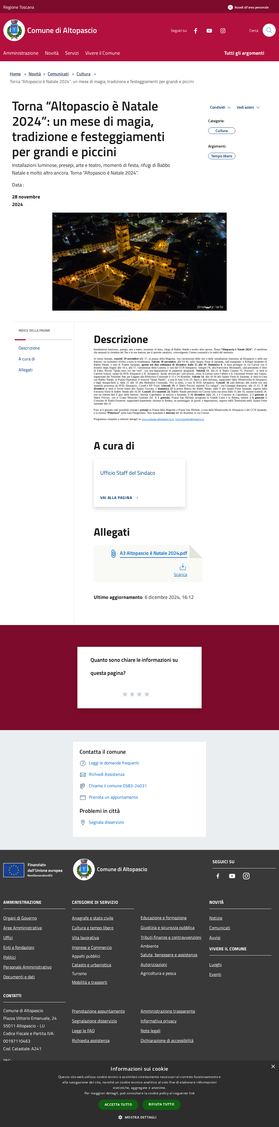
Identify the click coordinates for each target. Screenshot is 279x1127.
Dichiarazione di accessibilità (167, 1040)
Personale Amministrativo (27, 967)
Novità (35, 74)
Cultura (83, 74)
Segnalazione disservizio (94, 1021)
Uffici (8, 937)
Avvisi (214, 937)
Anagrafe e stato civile (92, 918)
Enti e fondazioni (18, 947)
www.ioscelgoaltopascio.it (189, 419)
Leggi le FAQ (83, 1030)
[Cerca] (269, 30)
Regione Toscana (18, 7)
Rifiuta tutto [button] (161, 1104)
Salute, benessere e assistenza (169, 954)
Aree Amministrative (22, 927)
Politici (9, 957)
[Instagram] (220, 30)
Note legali (150, 1030)
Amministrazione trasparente (168, 1011)
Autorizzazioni (154, 964)
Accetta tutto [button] (118, 1104)
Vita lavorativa (85, 937)
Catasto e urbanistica (91, 964)
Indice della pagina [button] (34, 330)
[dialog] (139, 1094)
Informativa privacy (159, 1021)
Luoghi (215, 964)
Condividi (218, 107)
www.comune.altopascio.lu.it (158, 419)
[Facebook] (193, 30)
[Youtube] (207, 30)
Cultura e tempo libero (92, 927)
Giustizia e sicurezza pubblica (168, 927)
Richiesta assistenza (91, 1040)
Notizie (215, 918)
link (192, 1093)
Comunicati (58, 74)
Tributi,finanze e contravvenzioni (171, 937)
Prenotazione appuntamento (98, 1011)
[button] (139, 1117)
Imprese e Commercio (92, 947)
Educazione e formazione (164, 917)
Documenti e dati (19, 976)
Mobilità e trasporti (89, 982)
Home (15, 74)
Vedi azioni (246, 107)
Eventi (215, 974)
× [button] (273, 1067)
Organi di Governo (20, 918)
